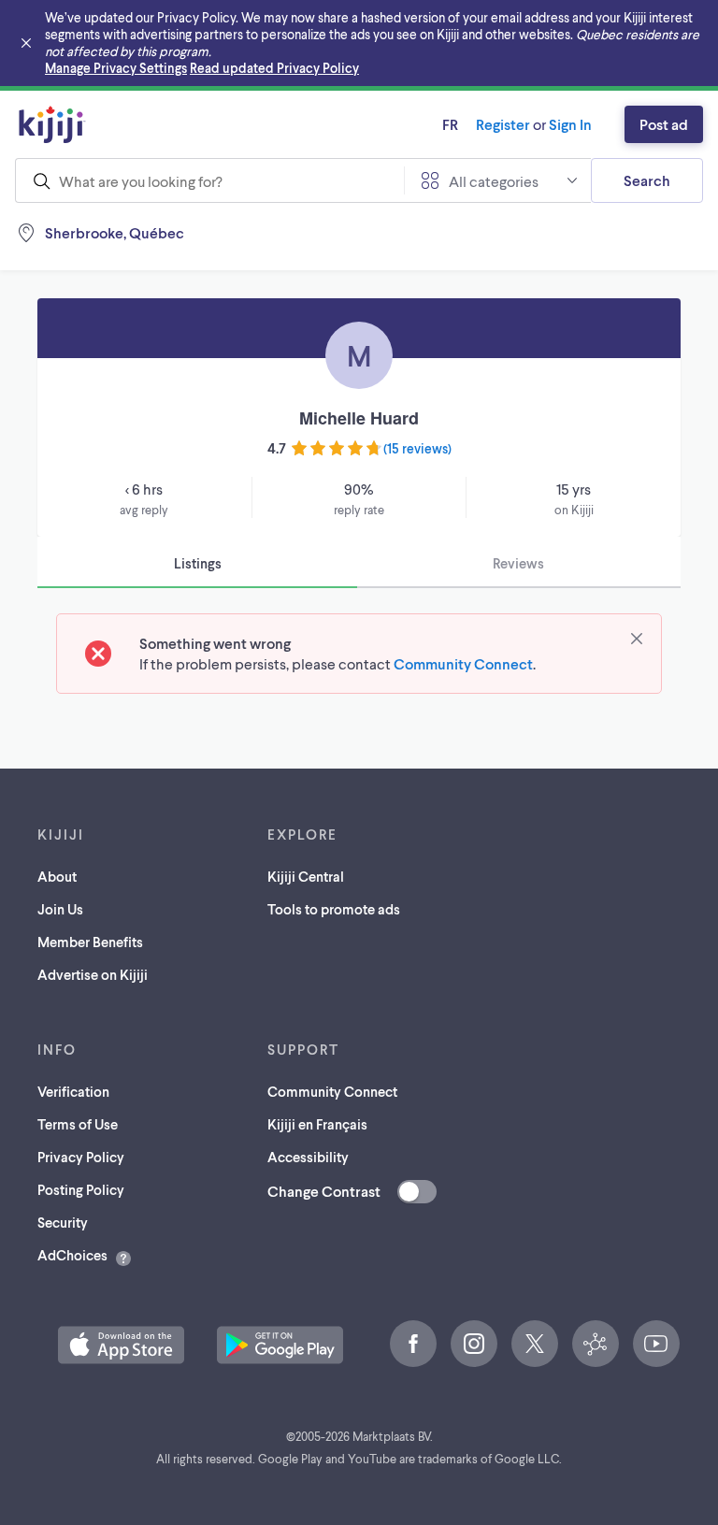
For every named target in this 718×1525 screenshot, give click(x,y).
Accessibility (308, 1156)
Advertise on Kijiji (92, 974)
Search (647, 180)
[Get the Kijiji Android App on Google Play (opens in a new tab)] (280, 1345)
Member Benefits (90, 941)
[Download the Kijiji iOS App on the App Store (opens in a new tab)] (121, 1345)
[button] (121, 1345)
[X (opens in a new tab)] (534, 1343)
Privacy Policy (80, 1156)
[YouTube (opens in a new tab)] (656, 1343)
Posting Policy (80, 1189)
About (57, 876)
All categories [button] (493, 181)
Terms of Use (77, 1123)
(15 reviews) (417, 448)
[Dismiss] (636, 638)
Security (62, 1222)
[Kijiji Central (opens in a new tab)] (595, 1343)
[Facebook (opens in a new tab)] (413, 1343)
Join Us (60, 908)
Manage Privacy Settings (116, 68)
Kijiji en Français (317, 1123)
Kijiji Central (305, 876)
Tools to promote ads (333, 908)
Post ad (663, 124)
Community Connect (463, 663)
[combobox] (209, 180)
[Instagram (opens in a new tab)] (474, 1343)
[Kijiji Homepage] (52, 124)
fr (450, 124)
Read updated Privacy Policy (274, 68)
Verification (73, 1091)
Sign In (570, 124)
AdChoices (72, 1254)
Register (503, 124)
